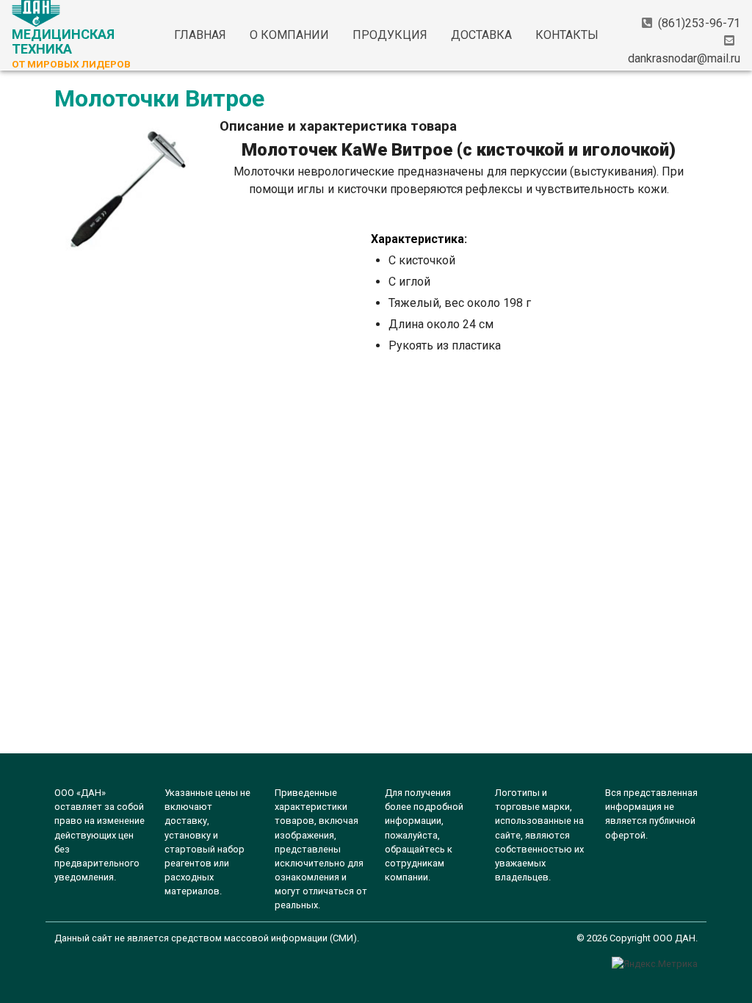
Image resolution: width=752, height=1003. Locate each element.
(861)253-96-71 (699, 23)
